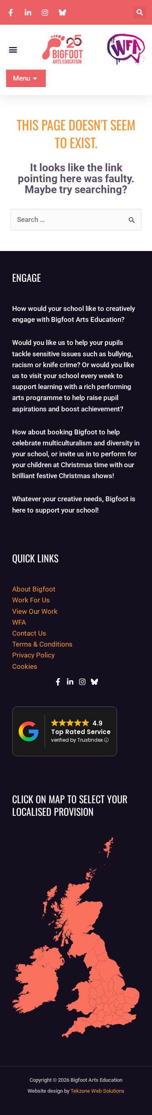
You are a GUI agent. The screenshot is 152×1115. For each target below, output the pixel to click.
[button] (139, 12)
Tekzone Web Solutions (97, 1091)
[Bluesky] (94, 681)
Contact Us (29, 633)
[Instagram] (82, 681)
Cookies (24, 666)
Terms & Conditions (42, 644)
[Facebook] (58, 681)
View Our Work (35, 611)
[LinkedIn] (70, 681)
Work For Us (31, 600)
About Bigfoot (34, 589)
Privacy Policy (33, 655)
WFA (19, 622)
